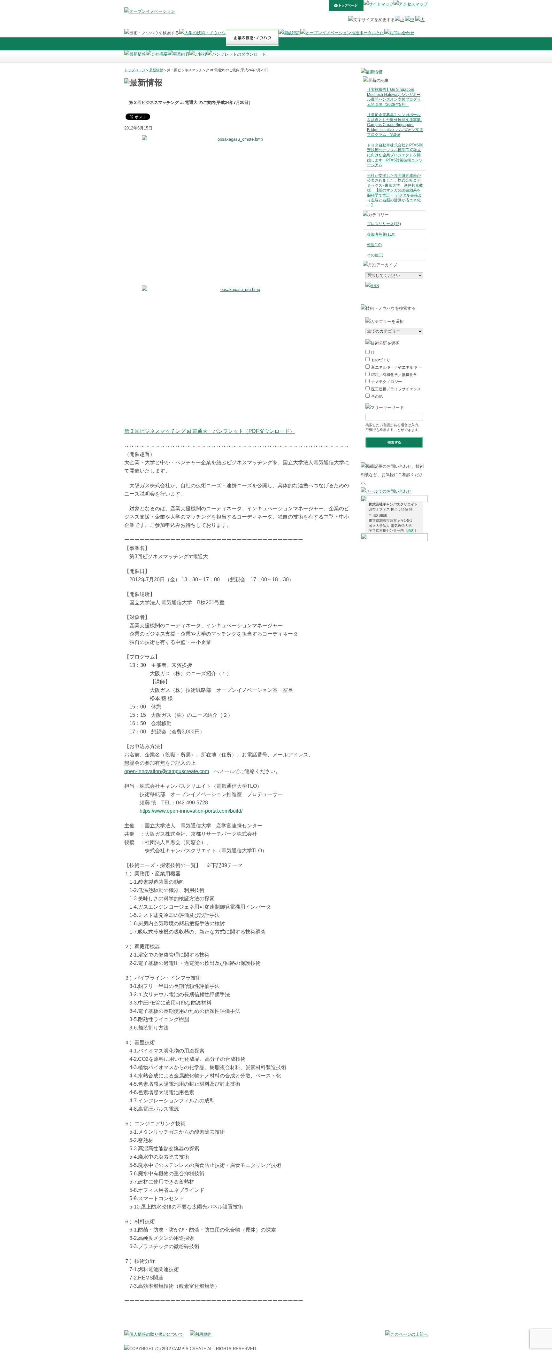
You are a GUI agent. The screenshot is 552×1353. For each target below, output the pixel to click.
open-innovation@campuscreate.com (166, 771)
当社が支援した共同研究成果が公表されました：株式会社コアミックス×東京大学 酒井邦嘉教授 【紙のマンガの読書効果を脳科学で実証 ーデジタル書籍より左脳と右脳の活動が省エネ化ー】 (395, 190)
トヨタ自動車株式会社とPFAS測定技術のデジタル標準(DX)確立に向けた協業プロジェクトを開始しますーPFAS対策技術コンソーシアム (395, 155)
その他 (377, 396)
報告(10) (374, 245)
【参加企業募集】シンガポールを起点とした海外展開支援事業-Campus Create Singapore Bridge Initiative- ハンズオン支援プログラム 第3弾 (395, 125)
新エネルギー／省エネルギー (396, 367)
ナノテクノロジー (386, 381)
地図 (410, 530)
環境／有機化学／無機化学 (394, 374)
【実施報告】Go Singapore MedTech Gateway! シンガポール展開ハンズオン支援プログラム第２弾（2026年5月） (394, 97)
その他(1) (375, 255)
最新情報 (156, 70)
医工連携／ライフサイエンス (396, 389)
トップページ (134, 70)
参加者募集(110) (381, 234)
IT (372, 352)
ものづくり (380, 360)
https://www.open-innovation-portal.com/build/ (191, 811)
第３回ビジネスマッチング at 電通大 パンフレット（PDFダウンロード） (209, 431)
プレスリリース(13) (384, 224)
